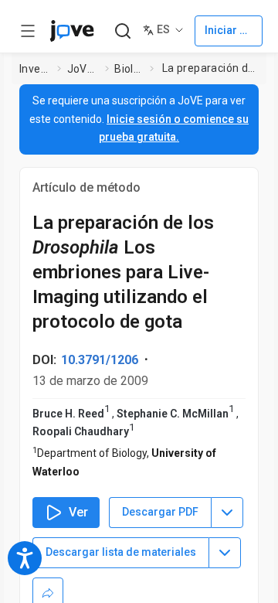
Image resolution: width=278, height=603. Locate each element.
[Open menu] (27, 31)
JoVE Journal (83, 69)
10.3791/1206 (99, 360)
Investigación (35, 69)
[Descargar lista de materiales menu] (224, 552)
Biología (129, 69)
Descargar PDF (160, 512)
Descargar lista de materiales (121, 552)
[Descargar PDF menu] (227, 512)
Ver (78, 512)
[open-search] (122, 31)
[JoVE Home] (71, 31)
